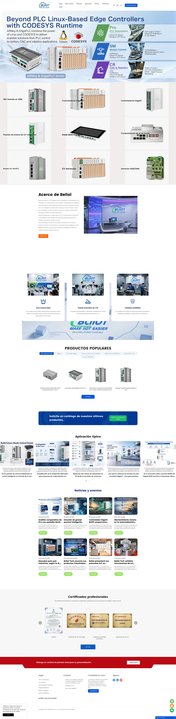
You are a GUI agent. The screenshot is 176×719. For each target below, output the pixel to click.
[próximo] (136, 623)
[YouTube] (121, 680)
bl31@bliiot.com (69, 686)
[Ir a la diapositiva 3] (89, 79)
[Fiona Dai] (172, 706)
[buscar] (114, 5)
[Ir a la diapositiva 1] (86, 79)
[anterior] (40, 623)
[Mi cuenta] (121, 5)
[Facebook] (114, 680)
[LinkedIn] (117, 680)
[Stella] (172, 701)
